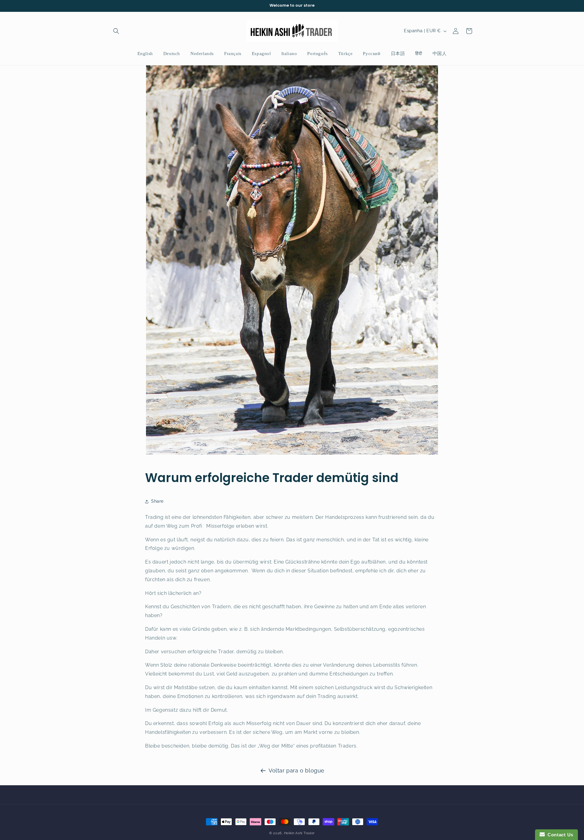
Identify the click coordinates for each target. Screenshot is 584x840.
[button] (116, 31)
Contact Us (559, 834)
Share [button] (157, 501)
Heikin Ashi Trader (299, 833)
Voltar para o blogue (297, 770)
